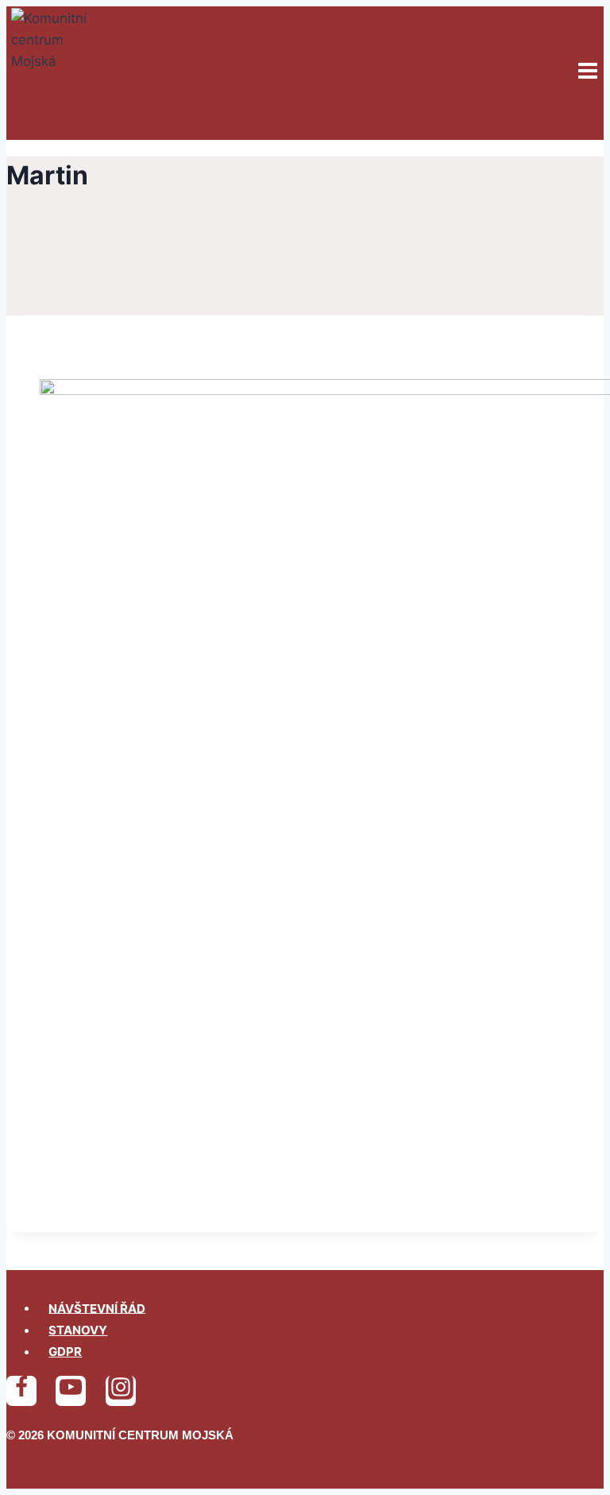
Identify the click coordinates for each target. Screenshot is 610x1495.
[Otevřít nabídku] (587, 73)
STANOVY (77, 1330)
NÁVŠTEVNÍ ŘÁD (96, 1307)
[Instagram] (121, 1391)
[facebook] (21, 1391)
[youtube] (71, 1391)
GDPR (65, 1351)
